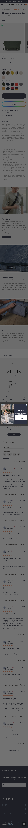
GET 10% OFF (21, 418)
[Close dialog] (26, 404)
